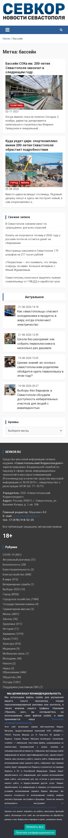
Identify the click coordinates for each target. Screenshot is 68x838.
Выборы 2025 (11, 589)
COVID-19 (9, 554)
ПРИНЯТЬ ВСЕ (35, 827)
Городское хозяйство (16, 599)
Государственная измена (18, 604)
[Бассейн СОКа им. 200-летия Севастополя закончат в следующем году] (34, 92)
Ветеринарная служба (16, 584)
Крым (6, 638)
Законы (7, 619)
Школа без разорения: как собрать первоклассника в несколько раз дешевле (36, 343)
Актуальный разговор (16, 559)
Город (14, 182)
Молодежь (9, 658)
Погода (7, 682)
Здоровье (9, 624)
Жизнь (25, 182)
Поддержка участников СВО (21, 687)
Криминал (9, 633)
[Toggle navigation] (7, 30)
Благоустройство (13, 574)
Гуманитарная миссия (16, 609)
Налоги (7, 663)
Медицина (9, 648)
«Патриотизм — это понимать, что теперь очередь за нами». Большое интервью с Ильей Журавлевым (31, 266)
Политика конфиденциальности (35, 832)
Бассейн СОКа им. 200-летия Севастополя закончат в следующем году (27, 68)
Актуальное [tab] (34, 297)
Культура (8, 643)
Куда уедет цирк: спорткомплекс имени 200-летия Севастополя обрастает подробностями (31, 145)
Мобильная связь (14, 653)
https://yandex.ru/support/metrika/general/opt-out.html (30, 807)
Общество (9, 677)
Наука (6, 668)
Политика (16, 105)
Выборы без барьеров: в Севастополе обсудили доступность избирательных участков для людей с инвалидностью (37, 399)
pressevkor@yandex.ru (26, 516)
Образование (11, 672)
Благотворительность (16, 569)
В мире (7, 579)
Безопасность (11, 564)
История (8, 629)
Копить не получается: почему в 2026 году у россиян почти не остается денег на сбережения (32, 239)
